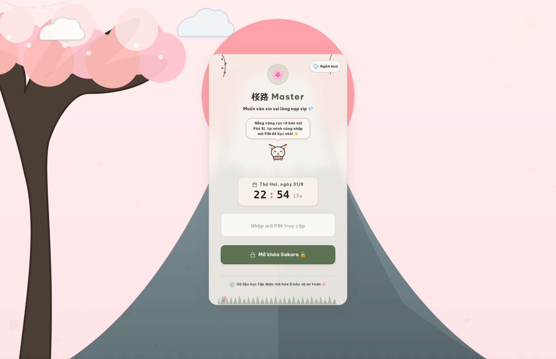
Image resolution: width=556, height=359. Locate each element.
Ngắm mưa (329, 66)
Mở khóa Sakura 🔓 (282, 254)
